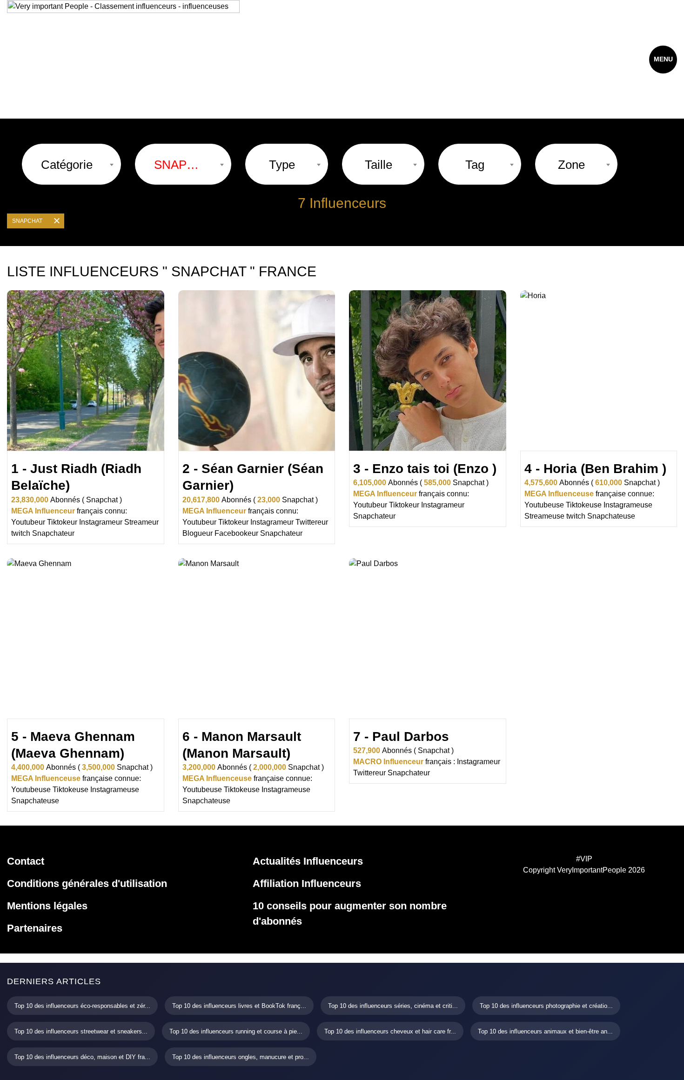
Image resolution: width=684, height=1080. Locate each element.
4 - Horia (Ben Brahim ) (595, 468)
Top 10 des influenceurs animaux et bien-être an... (545, 1031)
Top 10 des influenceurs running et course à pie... (235, 1031)
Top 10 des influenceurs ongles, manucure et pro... (240, 1056)
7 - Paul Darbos (401, 736)
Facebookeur (236, 533)
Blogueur (197, 533)
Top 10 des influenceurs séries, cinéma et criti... (393, 1005)
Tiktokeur (62, 522)
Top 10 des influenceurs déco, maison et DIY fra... (82, 1056)
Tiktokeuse (584, 505)
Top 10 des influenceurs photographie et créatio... (546, 1005)
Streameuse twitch (554, 516)
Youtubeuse (544, 505)
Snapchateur (53, 533)
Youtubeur (28, 522)
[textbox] (67, 164)
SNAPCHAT (27, 221)
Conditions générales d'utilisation (87, 883)
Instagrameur (100, 522)
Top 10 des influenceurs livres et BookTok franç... (239, 1005)
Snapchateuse (611, 516)
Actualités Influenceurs (308, 861)
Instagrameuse (628, 505)
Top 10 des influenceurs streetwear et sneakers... (81, 1031)
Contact (25, 861)
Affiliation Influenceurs (307, 883)
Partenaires (34, 928)
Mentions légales (47, 906)
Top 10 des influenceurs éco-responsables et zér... (82, 1005)
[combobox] (71, 164)
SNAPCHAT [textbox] (178, 165)
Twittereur (311, 522)
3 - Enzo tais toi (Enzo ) (424, 468)
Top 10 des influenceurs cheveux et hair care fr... (390, 1031)
